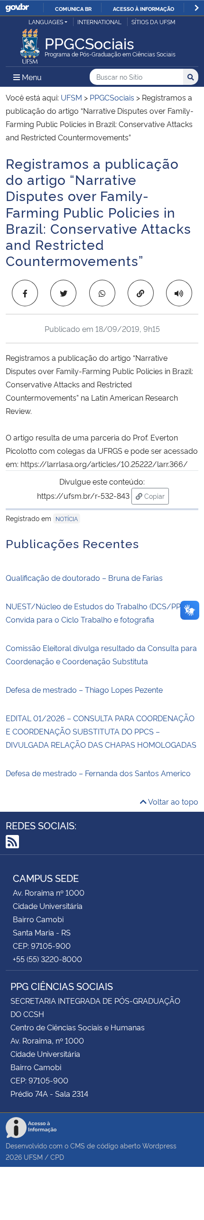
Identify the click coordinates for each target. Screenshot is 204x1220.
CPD (57, 1156)
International (99, 22)
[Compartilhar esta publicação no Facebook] (25, 293)
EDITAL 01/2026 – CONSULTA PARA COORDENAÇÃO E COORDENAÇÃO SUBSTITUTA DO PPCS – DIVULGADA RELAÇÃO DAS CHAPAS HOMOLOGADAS (101, 731)
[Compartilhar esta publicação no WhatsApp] (102, 293)
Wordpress (159, 1145)
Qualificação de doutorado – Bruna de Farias (84, 577)
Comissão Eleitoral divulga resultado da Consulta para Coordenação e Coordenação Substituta (101, 654)
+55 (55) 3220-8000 (47, 959)
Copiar (155, 495)
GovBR (17, 7)
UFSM (33, 1156)
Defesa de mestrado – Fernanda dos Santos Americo (98, 773)
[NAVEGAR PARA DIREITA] (197, 8)
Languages (45, 22)
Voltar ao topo (172, 801)
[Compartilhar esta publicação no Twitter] (63, 293)
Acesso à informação (143, 8)
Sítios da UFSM (153, 22)
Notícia (67, 518)
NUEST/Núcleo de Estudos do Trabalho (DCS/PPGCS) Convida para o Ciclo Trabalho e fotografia (102, 612)
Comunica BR (73, 8)
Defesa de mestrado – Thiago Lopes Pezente (84, 689)
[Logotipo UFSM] (30, 43)
